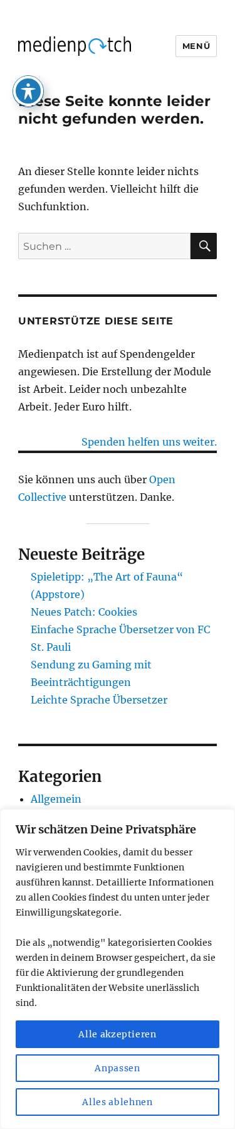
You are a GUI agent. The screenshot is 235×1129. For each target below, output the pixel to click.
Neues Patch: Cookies (84, 612)
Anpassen (117, 1068)
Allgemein (56, 799)
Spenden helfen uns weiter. (149, 442)
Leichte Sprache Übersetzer (99, 699)
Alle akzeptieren (117, 1034)
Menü (196, 46)
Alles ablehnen (117, 1102)
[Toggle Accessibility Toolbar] (28, 91)
